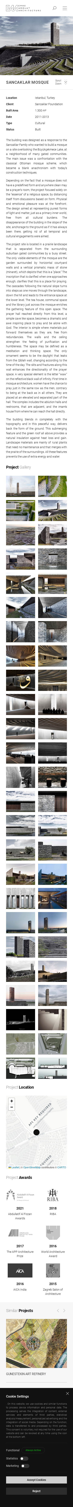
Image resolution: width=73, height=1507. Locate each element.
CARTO (61, 1167)
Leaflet (15, 1167)
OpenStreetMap (32, 1167)
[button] (36, 1132)
